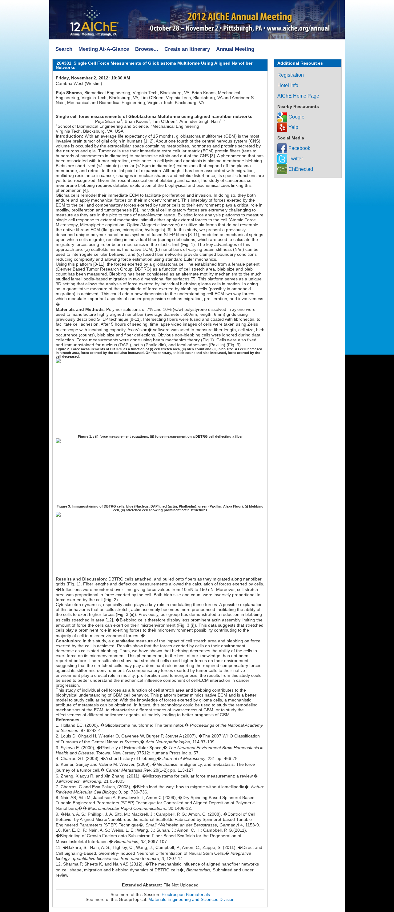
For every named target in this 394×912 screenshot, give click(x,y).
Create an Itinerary (187, 49)
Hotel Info (287, 85)
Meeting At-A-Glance (103, 49)
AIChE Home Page (298, 95)
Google (295, 116)
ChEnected (300, 169)
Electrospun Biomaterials (186, 894)
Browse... (146, 49)
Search (63, 49)
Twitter (295, 158)
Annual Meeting (235, 49)
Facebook (298, 148)
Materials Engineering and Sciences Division (191, 899)
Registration (290, 75)
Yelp (292, 127)
